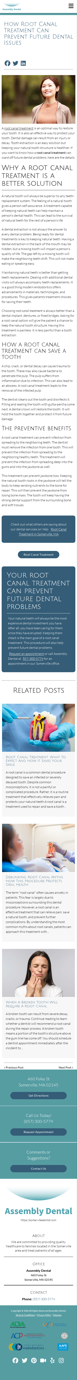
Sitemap (57, 1315)
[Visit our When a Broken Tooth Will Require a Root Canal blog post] (38, 973)
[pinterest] (34, 1362)
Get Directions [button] (39, 1095)
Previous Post (14, 1067)
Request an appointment (26, 654)
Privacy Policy (44, 1315)
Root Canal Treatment (39, 554)
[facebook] (16, 1362)
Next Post (65, 1067)
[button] (71, 5)
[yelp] (52, 1362)
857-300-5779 (33, 659)
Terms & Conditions (25, 1315)
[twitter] (25, 1362)
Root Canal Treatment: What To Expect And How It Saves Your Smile (36, 761)
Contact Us (38, 1168)
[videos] (43, 1362)
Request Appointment (39, 1132)
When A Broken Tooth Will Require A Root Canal (32, 1004)
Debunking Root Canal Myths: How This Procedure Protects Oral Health (35, 881)
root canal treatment (18, 128)
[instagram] (61, 1362)
